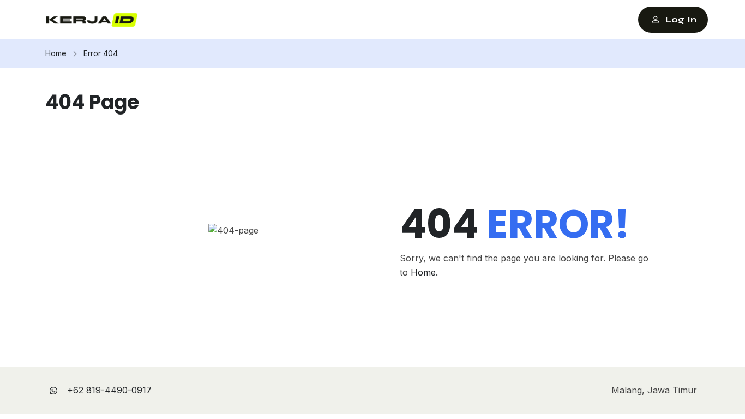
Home (56, 53)
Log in (680, 19)
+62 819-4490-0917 (109, 390)
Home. (424, 272)
